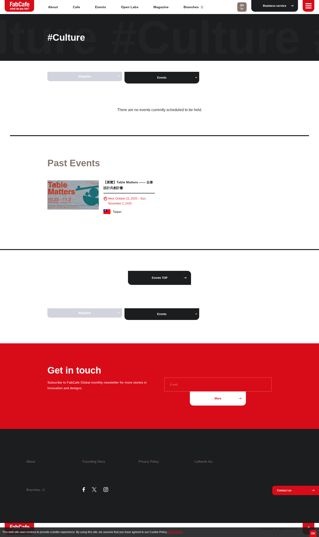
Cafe (76, 7)
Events (100, 7)
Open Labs (129, 7)
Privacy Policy (148, 461)
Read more (175, 532)
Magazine (161, 7)
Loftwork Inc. (204, 461)
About (53, 7)
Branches (192, 7)
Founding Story (93, 461)
